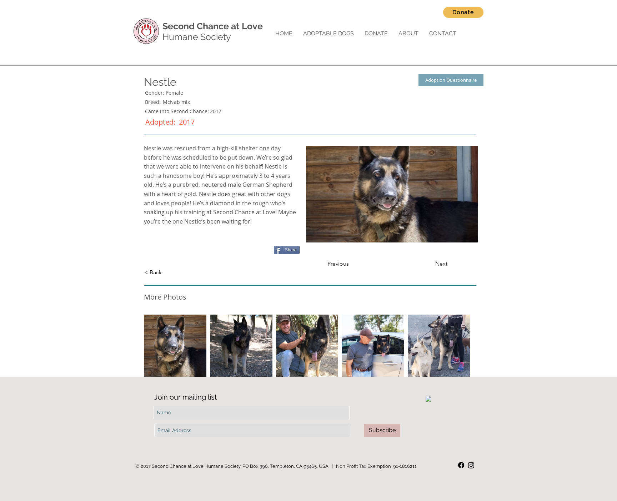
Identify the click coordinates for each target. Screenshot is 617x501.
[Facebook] (461, 465)
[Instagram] (471, 465)
